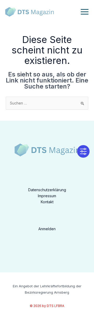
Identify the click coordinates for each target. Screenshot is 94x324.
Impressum (47, 196)
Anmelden (47, 229)
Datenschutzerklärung (47, 190)
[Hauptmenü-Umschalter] (84, 11)
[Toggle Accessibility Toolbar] (83, 151)
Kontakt (47, 202)
